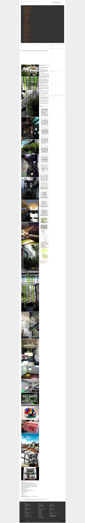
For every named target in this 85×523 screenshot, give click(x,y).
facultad (47, 521)
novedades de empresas (41, 517)
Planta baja (44, 116)
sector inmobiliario (38, 521)
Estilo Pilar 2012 (40, 514)
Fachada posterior (44, 229)
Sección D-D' (44, 207)
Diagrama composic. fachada (44, 235)
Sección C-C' (44, 198)
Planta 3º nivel (44, 144)
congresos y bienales (52, 504)
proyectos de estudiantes (41, 505)
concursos (51, 506)
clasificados (50, 521)
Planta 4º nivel (44, 153)
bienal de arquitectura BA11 (28, 504)
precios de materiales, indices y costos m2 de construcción (28, 516)
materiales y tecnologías (41, 516)
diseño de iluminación (27, 509)
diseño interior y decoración (41, 509)
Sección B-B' (44, 189)
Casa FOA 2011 (40, 511)
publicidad (51, 514)
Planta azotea (44, 172)
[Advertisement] (57, 123)
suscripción (55, 521)
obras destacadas (40, 506)
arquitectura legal (27, 508)
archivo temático (26, 512)
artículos (42, 521)
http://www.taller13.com (25, 494)
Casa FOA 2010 (40, 510)
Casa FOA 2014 (40, 513)
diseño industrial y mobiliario (41, 508)
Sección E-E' (44, 216)
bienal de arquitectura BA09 (28, 505)
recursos (45, 521)
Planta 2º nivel (44, 135)
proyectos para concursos (41, 504)
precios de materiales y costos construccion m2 (30, 521)
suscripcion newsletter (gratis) (53, 513)
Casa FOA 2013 (40, 512)
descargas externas (27, 513)
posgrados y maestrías (52, 509)
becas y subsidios (52, 508)
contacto (53, 521)
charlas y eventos (52, 505)
